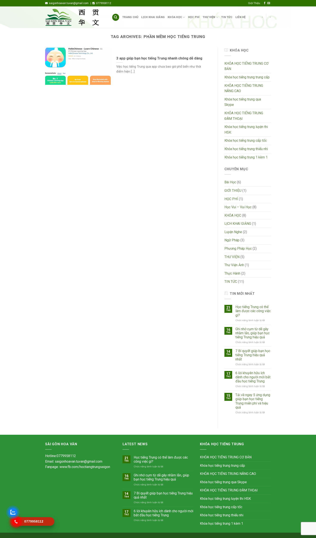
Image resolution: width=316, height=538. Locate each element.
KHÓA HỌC (175, 17)
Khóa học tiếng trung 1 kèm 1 (246, 157)
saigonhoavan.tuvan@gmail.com (78, 461)
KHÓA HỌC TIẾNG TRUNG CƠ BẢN (246, 66)
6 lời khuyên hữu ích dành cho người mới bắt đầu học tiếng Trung (252, 377)
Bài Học (230, 182)
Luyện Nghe (233, 232)
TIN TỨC (226, 17)
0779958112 (66, 456)
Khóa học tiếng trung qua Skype (242, 102)
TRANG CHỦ (130, 17)
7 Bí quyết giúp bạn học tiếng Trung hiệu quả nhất (252, 355)
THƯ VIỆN (209, 17)
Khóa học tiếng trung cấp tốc (245, 140)
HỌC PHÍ (194, 17)
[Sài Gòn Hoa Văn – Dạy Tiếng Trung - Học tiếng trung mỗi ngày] (75, 17)
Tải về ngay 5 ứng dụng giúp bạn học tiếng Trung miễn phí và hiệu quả (252, 401)
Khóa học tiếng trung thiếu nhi (246, 149)
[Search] (115, 17)
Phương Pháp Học (238, 248)
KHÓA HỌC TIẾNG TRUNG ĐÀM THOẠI (243, 116)
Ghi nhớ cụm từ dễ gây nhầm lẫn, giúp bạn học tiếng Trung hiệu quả (252, 333)
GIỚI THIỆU (232, 190)
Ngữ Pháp (231, 240)
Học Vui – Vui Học (238, 207)
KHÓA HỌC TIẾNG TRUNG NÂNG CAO (243, 88)
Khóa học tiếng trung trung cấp (247, 77)
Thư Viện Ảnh (234, 265)
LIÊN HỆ (240, 17)
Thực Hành (232, 273)
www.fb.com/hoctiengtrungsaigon (85, 467)
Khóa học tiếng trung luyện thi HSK (246, 129)
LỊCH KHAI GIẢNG (153, 17)
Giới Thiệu (254, 3)
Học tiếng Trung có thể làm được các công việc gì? (253, 311)
